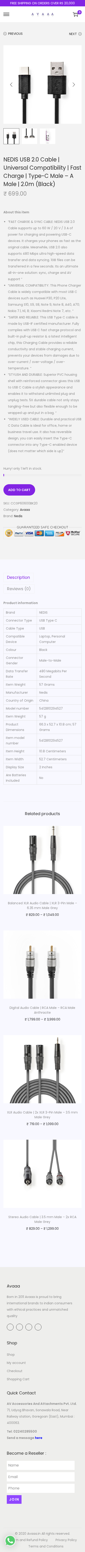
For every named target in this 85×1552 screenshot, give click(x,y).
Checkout (14, 1371)
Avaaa (25, 509)
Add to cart (19, 490)
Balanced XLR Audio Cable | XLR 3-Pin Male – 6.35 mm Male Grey (42, 905)
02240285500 (25, 1431)
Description (18, 577)
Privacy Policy (66, 1540)
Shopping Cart (18, 1379)
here (38, 1438)
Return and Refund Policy (28, 1540)
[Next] (73, 84)
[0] (75, 14)
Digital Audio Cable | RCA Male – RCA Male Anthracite (42, 1010)
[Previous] (11, 84)
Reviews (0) (19, 589)
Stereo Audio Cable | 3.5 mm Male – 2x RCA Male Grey (42, 1219)
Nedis (18, 516)
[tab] (42, 577)
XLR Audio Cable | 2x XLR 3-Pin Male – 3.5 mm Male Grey (42, 1114)
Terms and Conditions (45, 1546)
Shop (11, 1354)
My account (16, 1363)
